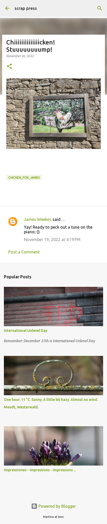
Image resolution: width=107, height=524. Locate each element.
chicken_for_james (24, 177)
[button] (9, 66)
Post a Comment (24, 252)
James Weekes (37, 219)
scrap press (26, 8)
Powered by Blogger (56, 506)
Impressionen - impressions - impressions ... (40, 470)
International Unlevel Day (25, 330)
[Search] (100, 8)
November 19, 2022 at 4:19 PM (52, 239)
